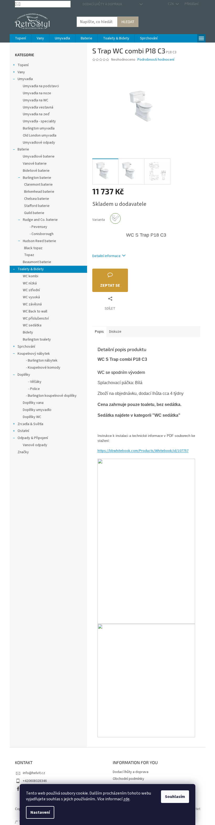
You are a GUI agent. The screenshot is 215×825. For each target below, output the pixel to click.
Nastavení (40, 812)
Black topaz (33, 248)
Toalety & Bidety (31, 269)
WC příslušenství (36, 318)
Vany (21, 72)
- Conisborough (38, 234)
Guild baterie (34, 213)
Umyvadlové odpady (39, 142)
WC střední (31, 290)
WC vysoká (31, 297)
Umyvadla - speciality (39, 121)
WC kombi (30, 276)
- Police (31, 388)
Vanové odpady (35, 445)
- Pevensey (35, 226)
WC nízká (30, 283)
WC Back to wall (35, 311)
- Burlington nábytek (40, 360)
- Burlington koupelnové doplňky (50, 395)
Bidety (28, 332)
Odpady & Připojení (33, 438)
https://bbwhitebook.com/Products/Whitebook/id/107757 (143, 450)
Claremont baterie (38, 184)
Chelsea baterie (36, 198)
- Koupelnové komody (41, 367)
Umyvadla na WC (35, 100)
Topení (23, 65)
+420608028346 (35, 781)
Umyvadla (25, 79)
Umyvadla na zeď (36, 114)
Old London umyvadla (39, 135)
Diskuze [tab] (115, 331)
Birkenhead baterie (39, 191)
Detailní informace (106, 256)
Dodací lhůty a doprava (102, 4)
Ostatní (23, 431)
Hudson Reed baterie (39, 241)
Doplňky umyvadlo (37, 409)
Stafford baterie (37, 205)
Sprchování (26, 346)
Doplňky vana (33, 402)
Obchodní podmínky (128, 778)
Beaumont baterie (37, 262)
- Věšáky (32, 381)
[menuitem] (20, 38)
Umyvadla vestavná (38, 107)
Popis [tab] (99, 331)
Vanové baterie (35, 163)
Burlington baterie (37, 177)
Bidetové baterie (36, 170)
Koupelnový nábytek (34, 353)
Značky (23, 452)
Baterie (23, 149)
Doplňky (24, 374)
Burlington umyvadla (39, 128)
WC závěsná (32, 304)
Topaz (29, 255)
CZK (171, 4)
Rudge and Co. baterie (40, 219)
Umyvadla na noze (37, 93)
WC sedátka (32, 325)
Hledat (127, 21)
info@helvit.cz (34, 773)
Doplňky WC (32, 417)
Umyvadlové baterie (39, 156)
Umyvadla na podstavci (41, 86)
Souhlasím (175, 797)
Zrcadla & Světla (30, 424)
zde (126, 799)
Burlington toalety (37, 339)
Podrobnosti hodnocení (155, 59)
